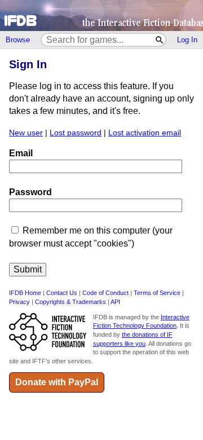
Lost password (76, 133)
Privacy (19, 301)
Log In (187, 40)
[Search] (160, 40)
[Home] (101, 15)
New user (26, 133)
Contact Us (61, 292)
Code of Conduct (105, 292)
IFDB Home (25, 292)
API (115, 301)
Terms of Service (157, 292)
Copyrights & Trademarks (70, 301)
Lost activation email (144, 133)
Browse (18, 40)
